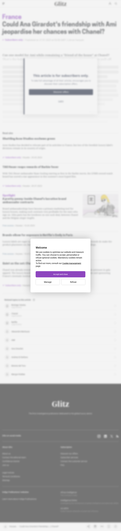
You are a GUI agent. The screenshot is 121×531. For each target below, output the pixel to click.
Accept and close (60, 274)
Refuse (73, 282)
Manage (47, 282)
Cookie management (71, 263)
